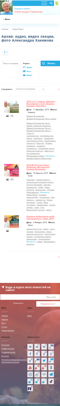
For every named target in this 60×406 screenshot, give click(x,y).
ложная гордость (43, 179)
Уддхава (50, 190)
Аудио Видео (17, 29)
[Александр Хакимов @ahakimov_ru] (44, 360)
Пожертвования (7, 330)
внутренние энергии (42, 236)
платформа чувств (46, 148)
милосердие (40, 231)
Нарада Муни (32, 195)
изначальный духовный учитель (40, 182)
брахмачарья (50, 141)
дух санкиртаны (33, 153)
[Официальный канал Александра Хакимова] (30, 367)
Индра (49, 200)
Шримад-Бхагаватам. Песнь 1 (39, 128)
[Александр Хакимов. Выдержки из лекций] (30, 347)
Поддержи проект (8, 352)
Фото (3, 323)
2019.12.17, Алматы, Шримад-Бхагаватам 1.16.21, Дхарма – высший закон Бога (41, 103)
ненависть (41, 146)
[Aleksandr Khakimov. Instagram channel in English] (37, 374)
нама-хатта (48, 151)
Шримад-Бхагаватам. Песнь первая (41, 119)
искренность (32, 148)
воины (48, 231)
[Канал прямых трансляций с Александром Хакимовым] (44, 367)
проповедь (37, 138)
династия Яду (32, 197)
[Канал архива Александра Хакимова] (37, 367)
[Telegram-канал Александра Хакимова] (51, 374)
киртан (29, 138)
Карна (47, 187)
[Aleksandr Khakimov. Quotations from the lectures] (37, 347)
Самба (40, 187)
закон (36, 207)
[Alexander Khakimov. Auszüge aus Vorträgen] (44, 354)
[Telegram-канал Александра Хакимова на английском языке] (44, 381)
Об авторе (5, 345)
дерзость (30, 200)
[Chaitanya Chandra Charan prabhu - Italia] (51, 354)
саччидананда (44, 239)
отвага (45, 229)
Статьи (4, 327)
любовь (30, 207)
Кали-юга (40, 143)
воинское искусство (35, 234)
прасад (52, 205)
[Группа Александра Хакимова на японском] (30, 360)
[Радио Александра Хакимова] (44, 374)
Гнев (53, 197)
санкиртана (48, 138)
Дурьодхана (40, 190)
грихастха (31, 143)
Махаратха (50, 156)
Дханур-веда (50, 234)
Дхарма (48, 143)
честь (52, 229)
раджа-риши (32, 239)
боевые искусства (34, 229)
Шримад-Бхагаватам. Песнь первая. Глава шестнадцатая (39, 124)
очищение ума (33, 136)
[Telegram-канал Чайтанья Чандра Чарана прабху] (37, 381)
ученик (39, 202)
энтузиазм (31, 205)
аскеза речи (44, 197)
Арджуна (30, 190)
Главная (4, 29)
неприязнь (31, 146)
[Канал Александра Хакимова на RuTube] (30, 388)
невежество (40, 200)
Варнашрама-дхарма (35, 156)
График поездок (7, 348)
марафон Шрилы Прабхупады (39, 158)
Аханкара (30, 179)
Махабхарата (49, 241)
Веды (29, 316)
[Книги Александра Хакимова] (51, 347)
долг (42, 207)
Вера (46, 202)
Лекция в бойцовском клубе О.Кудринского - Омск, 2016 (41, 217)
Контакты (5, 356)
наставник (31, 202)
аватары (47, 184)
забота (48, 210)
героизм (30, 231)
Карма (39, 241)
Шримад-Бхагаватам (35, 116)
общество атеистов (35, 151)
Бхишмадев (31, 187)
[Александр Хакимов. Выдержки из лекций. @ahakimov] (30, 354)
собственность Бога (35, 141)
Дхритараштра (33, 192)
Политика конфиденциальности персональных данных (14, 361)
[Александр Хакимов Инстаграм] (30, 374)
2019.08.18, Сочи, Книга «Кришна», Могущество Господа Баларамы (38, 167)
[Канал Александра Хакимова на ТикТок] (51, 381)
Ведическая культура (36, 210)
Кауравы (42, 195)
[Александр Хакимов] (44, 347)
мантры (30, 236)
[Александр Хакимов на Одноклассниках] (51, 367)
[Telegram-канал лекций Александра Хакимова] (30, 381)
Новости (4, 319)
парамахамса (42, 205)
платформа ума (46, 136)
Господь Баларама (34, 184)
